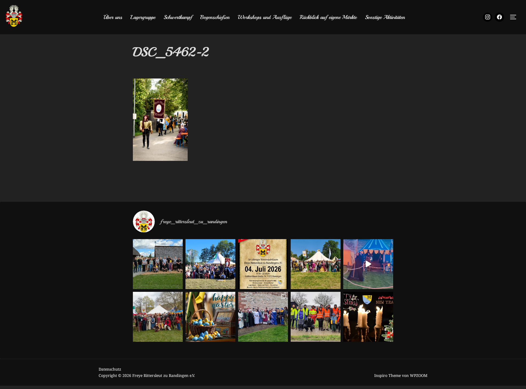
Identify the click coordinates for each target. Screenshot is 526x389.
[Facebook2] (499, 17)
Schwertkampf (178, 17)
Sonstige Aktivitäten (385, 17)
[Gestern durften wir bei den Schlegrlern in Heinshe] (263, 317)
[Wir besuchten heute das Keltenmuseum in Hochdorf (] (158, 264)
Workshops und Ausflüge (264, 17)
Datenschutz (110, 369)
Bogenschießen (215, 17)
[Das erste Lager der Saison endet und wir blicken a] (158, 317)
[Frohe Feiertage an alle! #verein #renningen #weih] (368, 317)
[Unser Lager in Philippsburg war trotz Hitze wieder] (316, 264)
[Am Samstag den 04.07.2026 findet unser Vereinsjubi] (263, 264)
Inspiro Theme (387, 375)
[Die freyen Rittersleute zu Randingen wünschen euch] (210, 317)
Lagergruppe (142, 17)
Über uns (112, 17)
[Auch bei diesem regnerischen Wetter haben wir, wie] (316, 317)
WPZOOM (418, 375)
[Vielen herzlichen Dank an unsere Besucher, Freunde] (210, 264)
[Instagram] (488, 17)
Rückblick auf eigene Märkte (328, 17)
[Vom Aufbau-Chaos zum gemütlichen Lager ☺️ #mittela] (368, 264)
